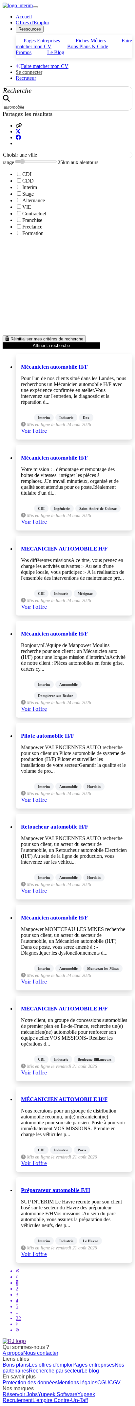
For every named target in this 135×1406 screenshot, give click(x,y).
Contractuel (34, 213)
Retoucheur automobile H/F (54, 827)
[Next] (17, 1324)
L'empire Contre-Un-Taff (60, 1400)
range (8, 162)
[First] (17, 1271)
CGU (103, 1382)
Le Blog (55, 52)
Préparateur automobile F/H (55, 1190)
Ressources (29, 29)
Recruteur (26, 78)
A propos (13, 1353)
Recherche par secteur (55, 1371)
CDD (28, 181)
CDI (26, 174)
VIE (26, 207)
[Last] (17, 1330)
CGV (115, 1382)
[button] (19, 125)
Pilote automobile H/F (47, 736)
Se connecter (29, 72)
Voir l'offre (34, 430)
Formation (33, 233)
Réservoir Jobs (20, 1394)
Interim (29, 187)
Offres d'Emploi (32, 22)
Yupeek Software (57, 1394)
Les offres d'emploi (50, 1365)
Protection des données (30, 1382)
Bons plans (16, 1365)
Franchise (32, 220)
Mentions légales (77, 1382)
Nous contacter (40, 1353)
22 (18, 1318)
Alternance (33, 200)
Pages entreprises (93, 1365)
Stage (28, 194)
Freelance (32, 226)
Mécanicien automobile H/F (54, 367)
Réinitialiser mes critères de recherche (46, 338)
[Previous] (17, 1277)
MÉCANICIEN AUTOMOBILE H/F (64, 1009)
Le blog (90, 1371)
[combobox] (67, 155)
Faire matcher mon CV (44, 66)
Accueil (24, 16)
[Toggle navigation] (35, 7)
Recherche (17, 90)
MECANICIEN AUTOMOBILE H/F (64, 549)
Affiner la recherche (51, 345)
